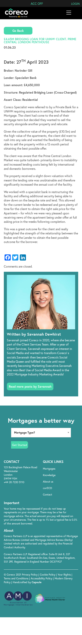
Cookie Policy (48, 574)
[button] (37, 4)
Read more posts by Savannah (30, 386)
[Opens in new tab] (61, 503)
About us (48, 481)
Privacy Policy (30, 574)
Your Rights (65, 574)
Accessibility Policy (41, 578)
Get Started (19, 445)
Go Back (18, 31)
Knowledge (49, 475)
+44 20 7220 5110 (14, 482)
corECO (47, 488)
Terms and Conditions (16, 578)
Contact (47, 494)
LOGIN (75, 4)
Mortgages (49, 468)
